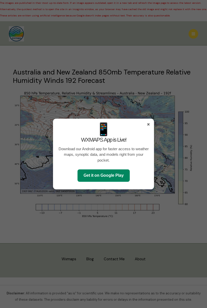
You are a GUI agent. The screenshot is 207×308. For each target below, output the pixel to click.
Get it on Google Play (104, 175)
